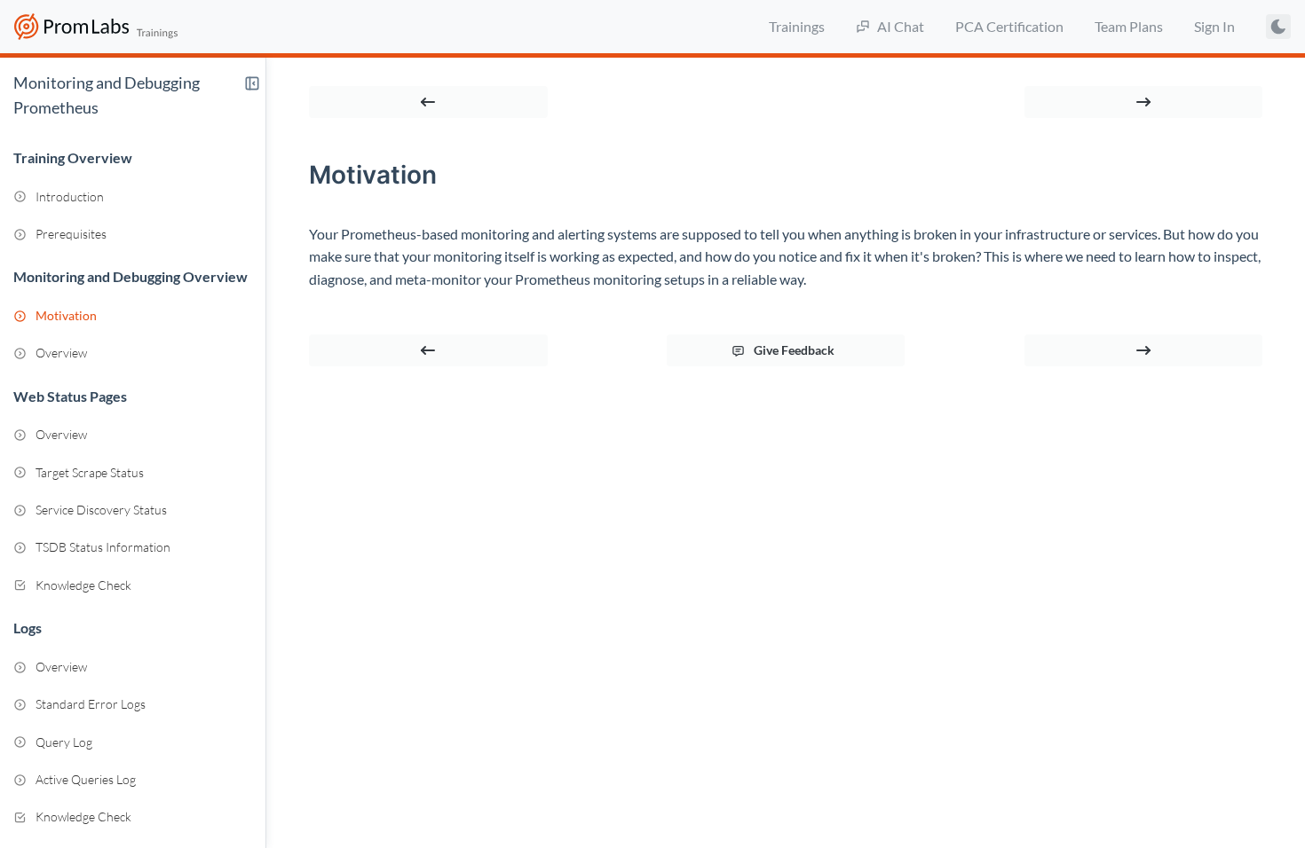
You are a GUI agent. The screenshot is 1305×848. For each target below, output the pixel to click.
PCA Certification (1009, 26)
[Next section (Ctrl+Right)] (1143, 102)
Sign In (1214, 26)
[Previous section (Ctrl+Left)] (428, 102)
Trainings (797, 26)
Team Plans (1129, 26)
